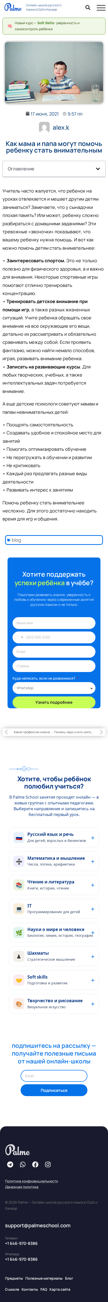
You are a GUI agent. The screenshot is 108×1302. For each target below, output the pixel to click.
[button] (98, 169)
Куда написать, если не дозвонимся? (44, 678)
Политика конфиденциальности (31, 1181)
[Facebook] (35, 1165)
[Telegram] (10, 1165)
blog (16, 540)
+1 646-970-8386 (21, 1243)
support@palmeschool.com (38, 1225)
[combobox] (18, 637)
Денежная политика (21, 1186)
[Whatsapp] (23, 1165)
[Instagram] (48, 1165)
